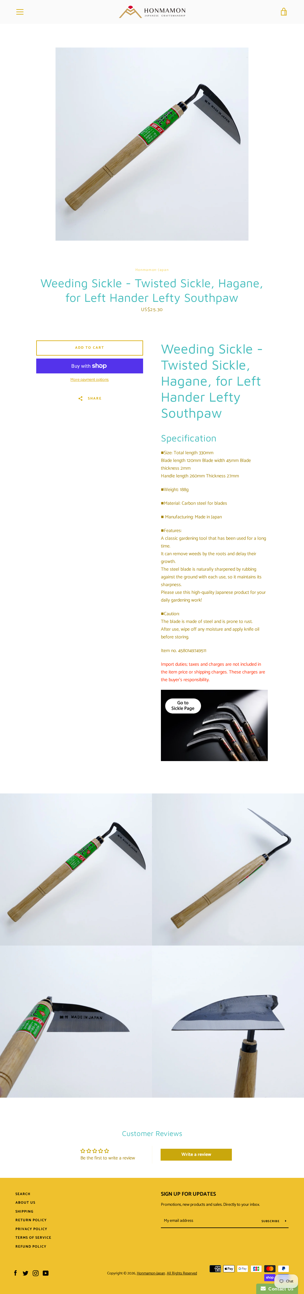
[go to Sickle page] (214, 760)
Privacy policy (31, 1229)
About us (25, 1202)
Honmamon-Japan (151, 1273)
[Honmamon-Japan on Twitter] (25, 1273)
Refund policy (30, 1246)
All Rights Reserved (182, 1273)
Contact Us (280, 1288)
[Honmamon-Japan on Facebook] (15, 1273)
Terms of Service (33, 1238)
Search (22, 1194)
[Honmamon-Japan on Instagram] (36, 1273)
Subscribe (271, 1221)
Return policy (31, 1220)
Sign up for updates (188, 1194)
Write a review (196, 1155)
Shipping (24, 1211)
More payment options (89, 380)
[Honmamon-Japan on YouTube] (46, 1273)
